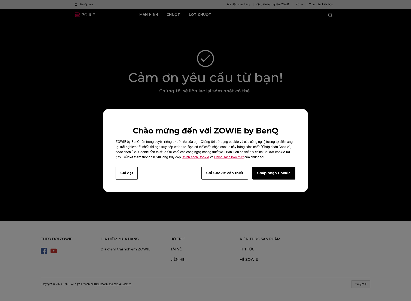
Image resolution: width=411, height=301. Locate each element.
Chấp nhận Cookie (274, 173)
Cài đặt (126, 173)
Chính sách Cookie (195, 157)
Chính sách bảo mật (229, 157)
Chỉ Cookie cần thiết (224, 173)
